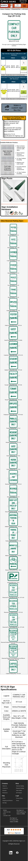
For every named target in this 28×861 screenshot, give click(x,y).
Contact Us (5, 788)
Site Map (4, 802)
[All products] (18, 6)
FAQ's (3, 798)
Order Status (19, 790)
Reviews (4, 790)
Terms (17, 800)
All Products (19, 792)
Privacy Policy (19, 798)
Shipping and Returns (7, 800)
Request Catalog (20, 788)
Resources (4, 792)
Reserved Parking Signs (19, 44)
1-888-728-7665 (6, 812)
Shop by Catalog (20, 786)
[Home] (8, 2)
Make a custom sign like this (17, 107)
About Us (4, 786)
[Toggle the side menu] (11, 6)
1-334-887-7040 (6, 815)
